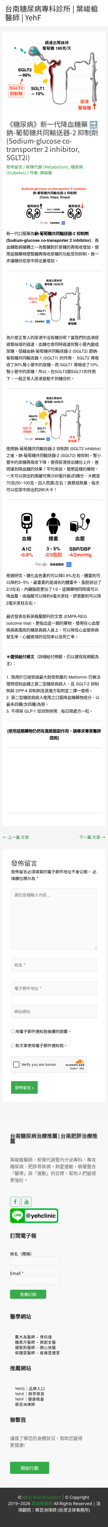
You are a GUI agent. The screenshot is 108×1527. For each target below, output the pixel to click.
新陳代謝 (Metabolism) (47, 167)
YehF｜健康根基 (29, 1399)
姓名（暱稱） (22, 1253)
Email (16, 1273)
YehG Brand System (41, 1497)
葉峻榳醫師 (42, 1503)
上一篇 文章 (16, 837)
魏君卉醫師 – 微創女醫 (35, 1342)
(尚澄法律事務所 (73, 1510)
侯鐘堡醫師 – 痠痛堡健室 (37, 1352)
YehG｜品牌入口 (30, 1388)
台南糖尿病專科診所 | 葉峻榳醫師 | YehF (51, 12)
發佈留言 (14, 167)
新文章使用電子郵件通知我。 (41, 1045)
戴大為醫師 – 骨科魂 (33, 1336)
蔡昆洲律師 (25, 1404)
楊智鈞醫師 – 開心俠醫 (35, 1347)
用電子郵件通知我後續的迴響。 (43, 1031)
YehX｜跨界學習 (29, 1393)
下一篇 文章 (92, 837)
